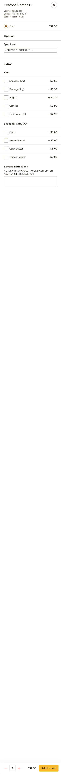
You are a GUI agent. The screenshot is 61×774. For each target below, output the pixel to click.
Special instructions (16, 166)
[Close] (54, 5)
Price (12, 26)
